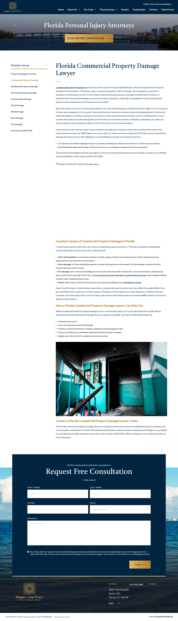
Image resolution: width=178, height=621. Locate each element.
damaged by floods (132, 282)
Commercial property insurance (71, 87)
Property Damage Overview (23, 74)
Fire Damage (16, 124)
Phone (56, 503)
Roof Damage (17, 118)
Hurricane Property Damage (23, 93)
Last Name (119, 487)
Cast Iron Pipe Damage (21, 99)
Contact (153, 9)
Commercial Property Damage (24, 80)
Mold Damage (17, 111)
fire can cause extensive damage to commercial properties (120, 275)
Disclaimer (57, 617)
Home (61, 9)
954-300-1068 (136, 584)
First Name (56, 487)
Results (125, 9)
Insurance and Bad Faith (21, 130)
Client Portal (167, 9)
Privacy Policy (66, 617)
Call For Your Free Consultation (157, 4)
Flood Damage (17, 105)
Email (119, 503)
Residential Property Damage (24, 86)
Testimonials (139, 9)
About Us (72, 9)
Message (87, 518)
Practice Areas (107, 9)
